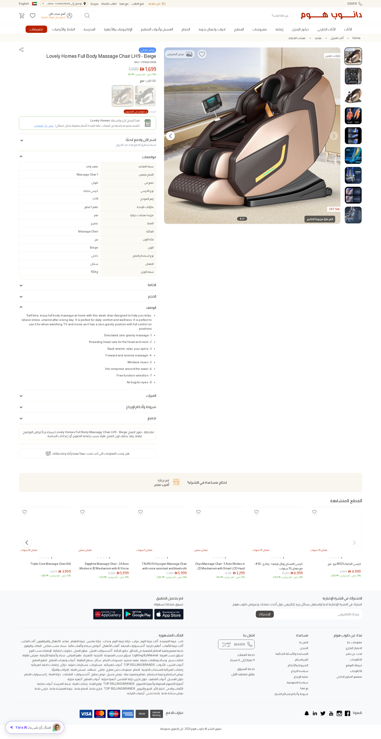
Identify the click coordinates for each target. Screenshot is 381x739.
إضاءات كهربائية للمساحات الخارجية (162, 669)
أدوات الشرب (175, 664)
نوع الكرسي (147, 191)
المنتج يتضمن (146, 174)
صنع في (149, 182)
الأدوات (161, 664)
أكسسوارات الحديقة (133, 645)
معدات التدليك (297, 38)
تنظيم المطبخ (39, 660)
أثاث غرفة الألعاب (172, 645)
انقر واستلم (301, 659)
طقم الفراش (74, 655)
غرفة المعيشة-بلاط (61, 688)
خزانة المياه (55, 674)
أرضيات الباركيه (135, 693)
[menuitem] (348, 29)
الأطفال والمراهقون (48, 641)
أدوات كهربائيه (113, 664)
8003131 (352, 3)
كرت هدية (154, 3)
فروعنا (94, 3)
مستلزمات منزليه (78, 664)
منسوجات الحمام (113, 660)
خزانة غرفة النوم (121, 641)
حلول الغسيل (175, 679)
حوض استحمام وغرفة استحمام (165, 674)
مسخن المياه (78, 669)
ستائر (97, 660)
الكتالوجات (356, 659)
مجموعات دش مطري (118, 669)
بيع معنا (124, 3)
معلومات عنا (354, 642)
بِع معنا (304, 688)
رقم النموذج (147, 198)
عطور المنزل (80, 650)
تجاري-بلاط (95, 688)
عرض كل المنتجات (44, 125)
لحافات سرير (175, 660)
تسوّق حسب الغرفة (171, 655)
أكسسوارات (82, 674)
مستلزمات (96, 664)
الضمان (149, 264)
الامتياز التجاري (354, 648)
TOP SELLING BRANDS (139, 664)
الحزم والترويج (144, 688)
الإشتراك (265, 614)
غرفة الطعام (78, 641)
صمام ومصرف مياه (135, 674)
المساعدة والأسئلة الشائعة (291, 653)
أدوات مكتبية (44, 683)
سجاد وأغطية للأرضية (52, 655)
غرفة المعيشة (168, 641)
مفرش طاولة (30, 655)
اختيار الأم (159, 688)
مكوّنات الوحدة (145, 207)
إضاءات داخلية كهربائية (44, 664)
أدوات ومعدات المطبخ (62, 660)
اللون (151, 247)
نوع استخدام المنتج (143, 255)
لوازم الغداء (95, 683)
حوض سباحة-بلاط (172, 693)
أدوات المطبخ (92, 679)
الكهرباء (87, 655)
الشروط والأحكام (298, 665)
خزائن (63, 664)
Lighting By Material (145, 655)
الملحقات (67, 674)
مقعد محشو (131, 660)
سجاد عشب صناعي (55, 645)
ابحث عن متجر (354, 653)
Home (357, 38)
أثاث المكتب (28, 641)
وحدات (107, 641)
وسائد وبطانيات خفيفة (153, 660)
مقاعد (318, 38)
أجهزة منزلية (108, 679)
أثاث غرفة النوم (149, 641)
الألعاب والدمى (174, 688)
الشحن (304, 648)
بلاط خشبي (153, 693)
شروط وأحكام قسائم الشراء (291, 694)
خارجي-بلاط (41, 688)
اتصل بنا (303, 642)
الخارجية (98, 655)
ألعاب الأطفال (110, 645)
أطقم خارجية (153, 645)
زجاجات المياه (80, 683)
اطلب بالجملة (109, 3)
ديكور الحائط (121, 650)
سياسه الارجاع (299, 671)
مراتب (135, 641)
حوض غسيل (114, 674)
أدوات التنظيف (157, 679)
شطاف (91, 669)
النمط (150, 223)
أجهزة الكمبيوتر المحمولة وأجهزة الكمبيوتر (159, 683)
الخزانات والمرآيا (60, 669)
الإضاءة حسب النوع (40, 650)
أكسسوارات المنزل (100, 650)
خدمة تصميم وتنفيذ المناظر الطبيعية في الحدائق (156, 650)
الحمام (136, 669)
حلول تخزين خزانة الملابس (132, 679)
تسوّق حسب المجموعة (117, 655)
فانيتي (101, 669)
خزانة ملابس (93, 641)
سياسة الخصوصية (297, 682)
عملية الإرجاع (301, 676)
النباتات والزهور (33, 645)
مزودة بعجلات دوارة (142, 215)
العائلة (150, 231)
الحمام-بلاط (81, 688)
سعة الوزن (147, 271)
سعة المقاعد (146, 166)
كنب (180, 641)
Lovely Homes (100, 120)
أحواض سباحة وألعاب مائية (84, 645)
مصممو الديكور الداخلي (349, 676)
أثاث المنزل (337, 38)
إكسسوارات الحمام (35, 674)
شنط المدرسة (62, 683)
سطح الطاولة (85, 660)
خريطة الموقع (354, 665)
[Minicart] (21, 15)
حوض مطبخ (98, 674)
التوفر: (140, 111)
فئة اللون (148, 80)
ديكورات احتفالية (62, 650)
